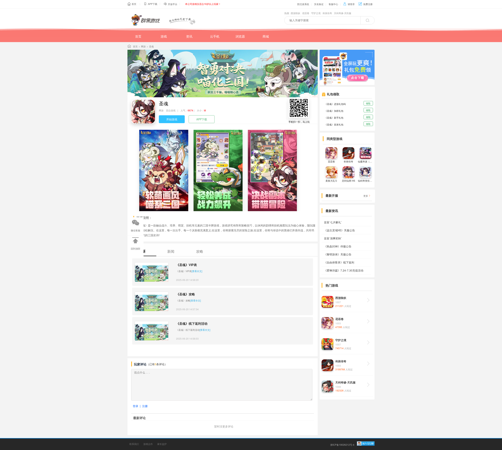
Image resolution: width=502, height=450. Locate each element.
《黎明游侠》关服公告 (337, 254)
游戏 (164, 36)
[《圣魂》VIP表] (151, 272)
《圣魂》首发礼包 (334, 124)
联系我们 (134, 443)
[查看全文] (197, 271)
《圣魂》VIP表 (186, 264)
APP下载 (201, 119)
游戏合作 (148, 443)
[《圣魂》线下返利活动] (151, 331)
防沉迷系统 (303, 4)
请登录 (349, 4)
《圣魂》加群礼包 (334, 110)
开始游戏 (171, 119)
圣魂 (163, 103)
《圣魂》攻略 (185, 294)
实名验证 (319, 4)
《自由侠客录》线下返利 (339, 262)
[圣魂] (143, 111)
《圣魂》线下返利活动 (191, 323)
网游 (143, 46)
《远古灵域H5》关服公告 (339, 230)
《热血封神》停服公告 (337, 246)
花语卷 (305, 13)
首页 (134, 3)
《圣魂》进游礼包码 (335, 104)
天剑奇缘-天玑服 (342, 13)
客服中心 (333, 4)
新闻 (170, 251)
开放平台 (172, 4)
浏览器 (240, 36)
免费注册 (366, 4)
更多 (365, 195)
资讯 (189, 36)
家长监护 (162, 443)
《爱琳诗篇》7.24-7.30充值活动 (343, 270)
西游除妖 (295, 13)
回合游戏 (171, 110)
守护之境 (316, 13)
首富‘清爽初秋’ (333, 238)
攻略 (199, 251)
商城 (266, 36)
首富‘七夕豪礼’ (333, 222)
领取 (368, 103)
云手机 (214, 36)
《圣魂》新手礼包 (334, 117)
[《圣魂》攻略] (151, 301)
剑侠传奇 (327, 13)
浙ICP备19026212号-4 (342, 444)
